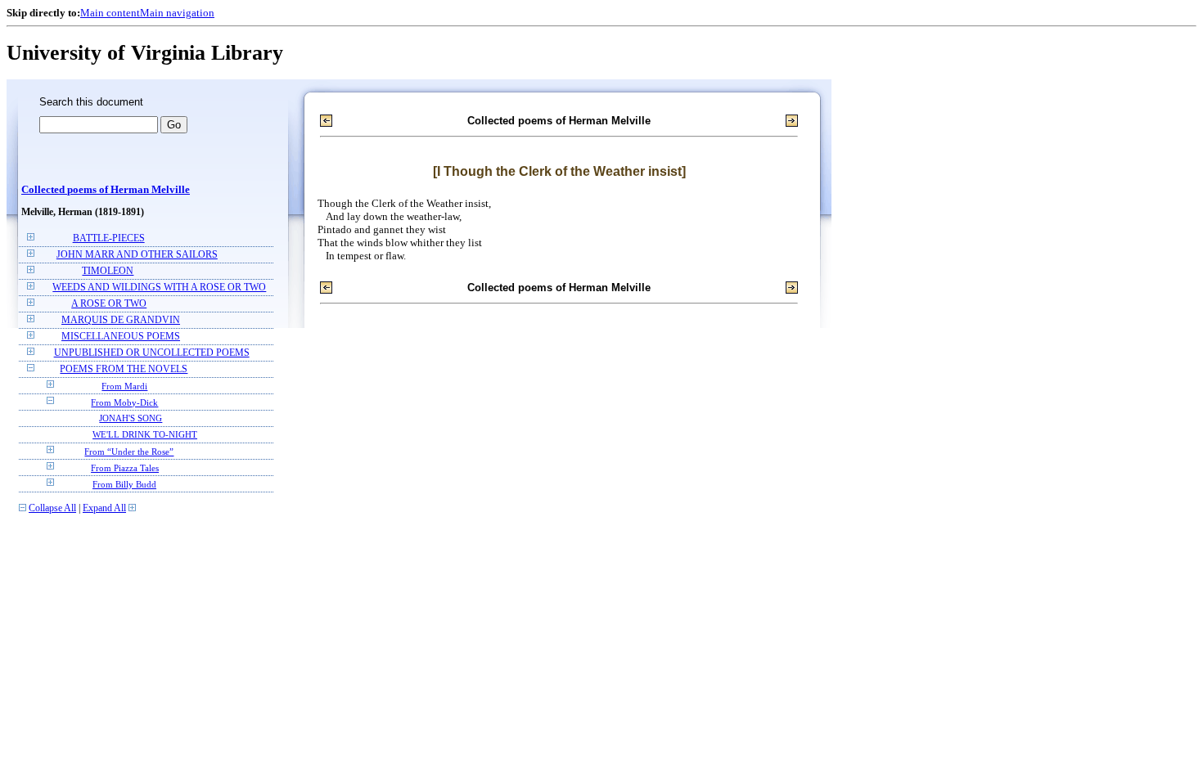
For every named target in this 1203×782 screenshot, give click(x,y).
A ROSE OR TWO (108, 304)
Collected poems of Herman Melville (105, 190)
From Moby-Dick (124, 402)
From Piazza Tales (125, 468)
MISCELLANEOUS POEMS (120, 336)
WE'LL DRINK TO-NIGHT (144, 434)
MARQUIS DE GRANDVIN (120, 320)
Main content (110, 13)
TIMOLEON (107, 271)
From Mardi (124, 386)
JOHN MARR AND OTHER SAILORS (137, 254)
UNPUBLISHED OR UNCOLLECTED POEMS (152, 353)
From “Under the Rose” (128, 451)
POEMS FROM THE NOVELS (123, 369)
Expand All (104, 508)
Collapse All (52, 508)
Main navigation (177, 13)
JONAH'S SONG (130, 418)
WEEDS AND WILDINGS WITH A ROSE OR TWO (159, 287)
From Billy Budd (124, 484)
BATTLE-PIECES (109, 238)
